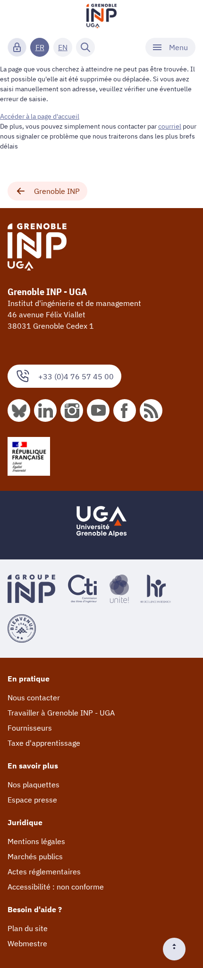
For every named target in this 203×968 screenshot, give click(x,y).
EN (63, 47)
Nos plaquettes (33, 784)
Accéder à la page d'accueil (39, 116)
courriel (169, 126)
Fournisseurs (30, 728)
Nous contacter (34, 697)
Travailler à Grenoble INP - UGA (61, 712)
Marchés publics (35, 856)
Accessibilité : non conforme (56, 886)
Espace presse (32, 799)
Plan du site (28, 928)
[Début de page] (178, 949)
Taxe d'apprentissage (44, 743)
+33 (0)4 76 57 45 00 (76, 376)
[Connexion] (17, 47)
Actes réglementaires (44, 871)
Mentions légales (36, 841)
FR (39, 47)
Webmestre (27, 943)
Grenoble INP (57, 191)
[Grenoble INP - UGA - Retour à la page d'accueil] (101, 17)
